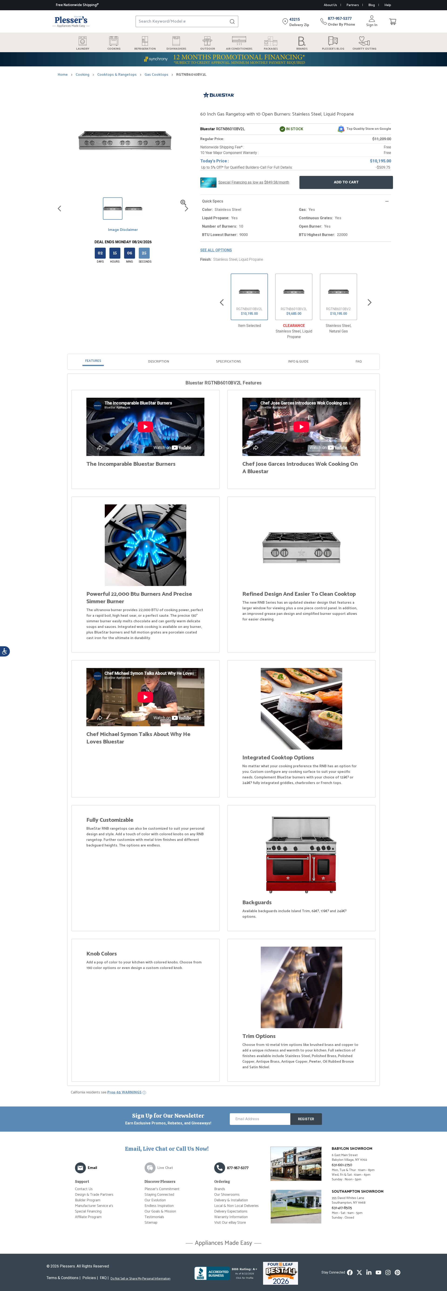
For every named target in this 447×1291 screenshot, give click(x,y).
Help (387, 5)
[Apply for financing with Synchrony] (223, 59)
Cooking (82, 75)
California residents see (106, 1092)
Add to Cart (346, 182)
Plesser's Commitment (162, 1189)
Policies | (90, 1278)
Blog (371, 5)
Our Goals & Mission (160, 1211)
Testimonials (154, 1217)
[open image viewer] (183, 202)
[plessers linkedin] (369, 1272)
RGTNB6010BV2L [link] (191, 75)
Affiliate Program (88, 1217)
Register (306, 1119)
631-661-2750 (342, 1165)
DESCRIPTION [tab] (158, 361)
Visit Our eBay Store (230, 1222)
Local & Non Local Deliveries (236, 1206)
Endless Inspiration (159, 1206)
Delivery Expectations (230, 1211)
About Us (330, 5)
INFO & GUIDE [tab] (298, 361)
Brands (219, 1189)
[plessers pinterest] (397, 1272)
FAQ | (104, 1278)
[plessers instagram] (388, 1272)
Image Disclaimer (123, 230)
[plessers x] (359, 1272)
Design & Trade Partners (94, 1195)
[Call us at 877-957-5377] (219, 1167)
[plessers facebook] (350, 1272)
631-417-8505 (342, 1208)
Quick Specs (212, 201)
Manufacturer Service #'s (94, 1206)
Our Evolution (155, 1200)
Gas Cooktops (156, 75)
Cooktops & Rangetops (117, 75)
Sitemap (151, 1222)
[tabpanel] (223, 731)
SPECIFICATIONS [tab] (228, 361)
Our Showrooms (227, 1195)
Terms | (64, 1278)
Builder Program (87, 1200)
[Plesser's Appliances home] (71, 21)
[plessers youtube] (378, 1272)
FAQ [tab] (359, 361)
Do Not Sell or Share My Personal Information (140, 1279)
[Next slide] (370, 302)
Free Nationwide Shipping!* (77, 5)
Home (63, 75)
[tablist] (223, 362)
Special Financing (88, 1211)
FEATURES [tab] (93, 361)
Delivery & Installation (231, 1200)
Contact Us (84, 1189)
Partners (352, 5)
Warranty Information (231, 1217)
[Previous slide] (222, 302)
